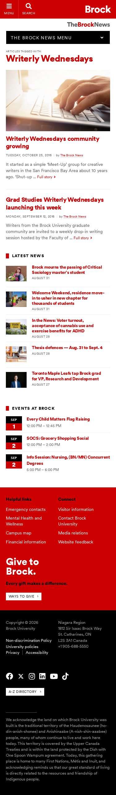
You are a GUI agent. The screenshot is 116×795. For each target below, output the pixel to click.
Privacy (12, 652)
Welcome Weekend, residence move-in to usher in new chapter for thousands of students (68, 298)
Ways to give (21, 596)
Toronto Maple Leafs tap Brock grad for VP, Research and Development (66, 375)
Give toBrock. (22, 566)
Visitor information (76, 509)
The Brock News (71, 155)
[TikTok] (65, 676)
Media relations (73, 533)
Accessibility (37, 652)
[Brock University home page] (98, 9)
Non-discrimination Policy (29, 640)
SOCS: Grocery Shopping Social (57, 438)
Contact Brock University (72, 521)
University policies (22, 646)
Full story (44, 177)
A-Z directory (23, 691)
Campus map (18, 533)
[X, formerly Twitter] (20, 676)
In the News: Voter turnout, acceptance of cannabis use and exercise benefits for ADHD (62, 326)
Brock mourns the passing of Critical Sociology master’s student (67, 269)
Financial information (26, 542)
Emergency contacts (25, 509)
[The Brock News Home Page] (88, 20)
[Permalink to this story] (58, 129)
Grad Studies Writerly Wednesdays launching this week (55, 203)
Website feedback (75, 542)
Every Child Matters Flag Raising (58, 419)
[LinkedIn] (42, 676)
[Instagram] (32, 676)
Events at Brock (33, 408)
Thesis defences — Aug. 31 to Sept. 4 (67, 347)
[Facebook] (9, 676)
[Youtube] (54, 676)
